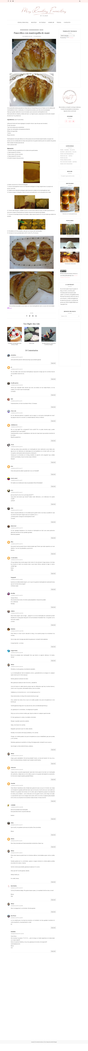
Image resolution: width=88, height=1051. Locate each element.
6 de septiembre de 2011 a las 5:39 (17, 933)
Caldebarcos (14, 425)
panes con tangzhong (66, 163)
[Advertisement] (31, 985)
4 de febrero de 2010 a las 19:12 (17, 595)
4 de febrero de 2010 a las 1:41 (16, 426)
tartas (70, 155)
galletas (72, 149)
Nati (12, 399)
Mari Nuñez (14, 886)
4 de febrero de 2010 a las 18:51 (17, 579)
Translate (71, 37)
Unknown (13, 767)
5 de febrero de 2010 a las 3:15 (16, 840)
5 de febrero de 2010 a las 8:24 (17, 852)
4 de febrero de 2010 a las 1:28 (16, 412)
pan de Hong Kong (33, 29)
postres (66, 149)
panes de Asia (64, 155)
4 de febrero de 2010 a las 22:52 (17, 785)
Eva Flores (13, 915)
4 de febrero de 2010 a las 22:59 (17, 807)
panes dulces (64, 157)
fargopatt (13, 577)
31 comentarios (37, 36)
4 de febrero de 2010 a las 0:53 (17, 385)
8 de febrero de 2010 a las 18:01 (17, 917)
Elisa (12, 541)
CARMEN (13, 805)
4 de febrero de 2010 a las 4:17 (16, 468)
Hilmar (12, 664)
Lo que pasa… (14, 557)
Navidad (62, 151)
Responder (53, 363)
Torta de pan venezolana (70, 263)
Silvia (12, 823)
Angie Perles (14, 650)
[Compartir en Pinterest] (33, 316)
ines (12, 466)
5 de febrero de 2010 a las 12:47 (17, 887)
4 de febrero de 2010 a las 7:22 (17, 543)
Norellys (13, 593)
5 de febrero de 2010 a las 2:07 (17, 824)
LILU (12, 490)
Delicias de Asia (24, 29)
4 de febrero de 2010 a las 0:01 (17, 357)
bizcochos (69, 151)
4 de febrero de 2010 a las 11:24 (17, 559)
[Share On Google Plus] (36, 316)
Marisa (12, 838)
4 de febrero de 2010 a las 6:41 (16, 492)
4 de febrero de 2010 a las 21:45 (17, 666)
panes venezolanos (65, 159)
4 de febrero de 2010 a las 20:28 (17, 630)
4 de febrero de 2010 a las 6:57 (16, 510)
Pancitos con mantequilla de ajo (70, 213)
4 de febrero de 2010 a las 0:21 (16, 369)
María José (13, 526)
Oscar (12, 444)
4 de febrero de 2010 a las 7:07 (17, 527)
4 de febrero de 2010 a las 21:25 (17, 652)
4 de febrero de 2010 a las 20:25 (17, 613)
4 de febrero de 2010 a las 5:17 (16, 480)
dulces (74, 151)
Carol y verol (14, 478)
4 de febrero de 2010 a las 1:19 (16, 400)
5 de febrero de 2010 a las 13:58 (17, 905)
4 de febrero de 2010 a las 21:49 (17, 755)
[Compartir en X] (30, 316)
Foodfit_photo (14, 383)
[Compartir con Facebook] (27, 316)
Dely (12, 508)
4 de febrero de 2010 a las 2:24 (17, 446)
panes (41, 29)
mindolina (13, 355)
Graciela (13, 783)
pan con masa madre (66, 161)
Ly (11, 367)
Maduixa (13, 629)
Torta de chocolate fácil (70, 249)
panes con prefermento (66, 153)
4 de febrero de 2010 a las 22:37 (17, 769)
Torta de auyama (70, 235)
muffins (75, 161)
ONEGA (13, 611)
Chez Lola (13, 411)
